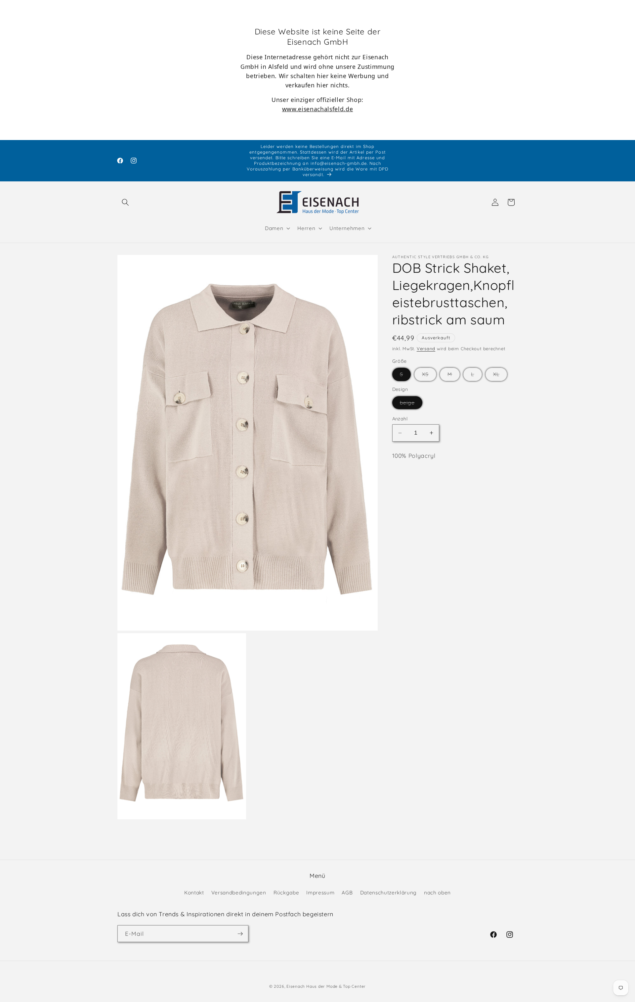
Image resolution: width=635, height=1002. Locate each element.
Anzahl (400, 419)
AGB (347, 893)
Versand (426, 348)
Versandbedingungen (238, 893)
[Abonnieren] (240, 933)
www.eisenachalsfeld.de (317, 109)
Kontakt (194, 893)
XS (429, 376)
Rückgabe (286, 893)
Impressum (320, 893)
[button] (125, 202)
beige (411, 404)
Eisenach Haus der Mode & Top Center (326, 986)
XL (500, 376)
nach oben (437, 893)
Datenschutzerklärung (388, 893)
